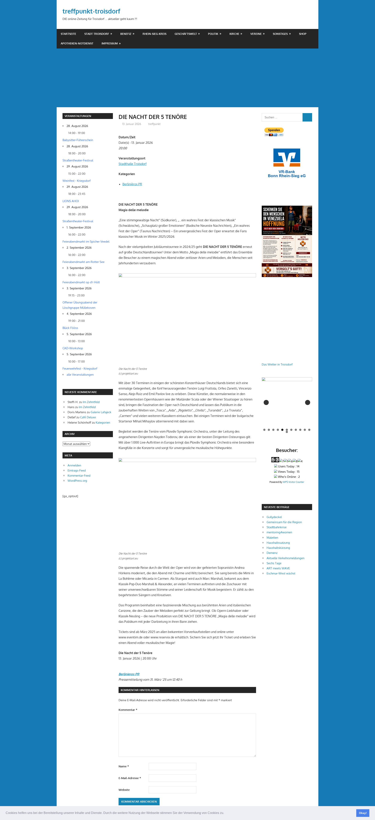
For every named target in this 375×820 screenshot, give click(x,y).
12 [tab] (287, 432)
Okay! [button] (363, 813)
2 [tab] (269, 430)
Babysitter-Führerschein (77, 140)
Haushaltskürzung (278, 548)
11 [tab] (309, 430)
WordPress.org (77, 480)
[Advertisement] (187, 77)
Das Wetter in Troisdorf (277, 364)
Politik (213, 33)
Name (124, 766)
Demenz (272, 553)
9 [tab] (300, 430)
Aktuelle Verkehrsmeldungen (285, 558)
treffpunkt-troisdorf (91, 11)
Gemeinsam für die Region (284, 522)
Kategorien (103, 422)
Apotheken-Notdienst (77, 43)
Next (307, 402)
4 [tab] (278, 430)
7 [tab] (291, 430)
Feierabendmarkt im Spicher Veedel (85, 241)
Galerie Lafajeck (101, 412)
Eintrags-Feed (77, 470)
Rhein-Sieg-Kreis (154, 33)
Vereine (256, 33)
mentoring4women (279, 532)
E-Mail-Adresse (130, 778)
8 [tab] (296, 430)
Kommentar (128, 710)
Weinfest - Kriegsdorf (76, 181)
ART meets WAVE (278, 568)
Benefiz (125, 33)
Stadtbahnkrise (277, 527)
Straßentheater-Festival (77, 160)
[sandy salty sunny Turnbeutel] (297, 402)
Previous (266, 402)
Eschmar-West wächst (281, 573)
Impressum (110, 43)
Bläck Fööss (70, 328)
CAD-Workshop (72, 348)
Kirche (234, 33)
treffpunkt (154, 124)
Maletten (272, 537)
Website (124, 790)
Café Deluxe (88, 417)
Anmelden (74, 465)
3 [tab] (273, 430)
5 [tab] (282, 430)
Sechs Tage (274, 563)
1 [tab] (264, 430)
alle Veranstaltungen (80, 374)
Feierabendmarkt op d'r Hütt (81, 282)
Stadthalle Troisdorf (132, 164)
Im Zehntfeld (91, 402)
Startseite (68, 33)
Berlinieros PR (129, 674)
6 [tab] (287, 430)
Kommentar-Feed (79, 475)
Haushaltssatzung (278, 543)
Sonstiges (280, 33)
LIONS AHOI (70, 201)
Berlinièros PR (132, 184)
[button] (225, 813)
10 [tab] (305, 430)
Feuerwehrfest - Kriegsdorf (79, 368)
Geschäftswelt (186, 33)
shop (302, 33)
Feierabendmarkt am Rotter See (83, 262)
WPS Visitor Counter (293, 482)
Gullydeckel (274, 517)
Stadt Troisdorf (96, 33)
